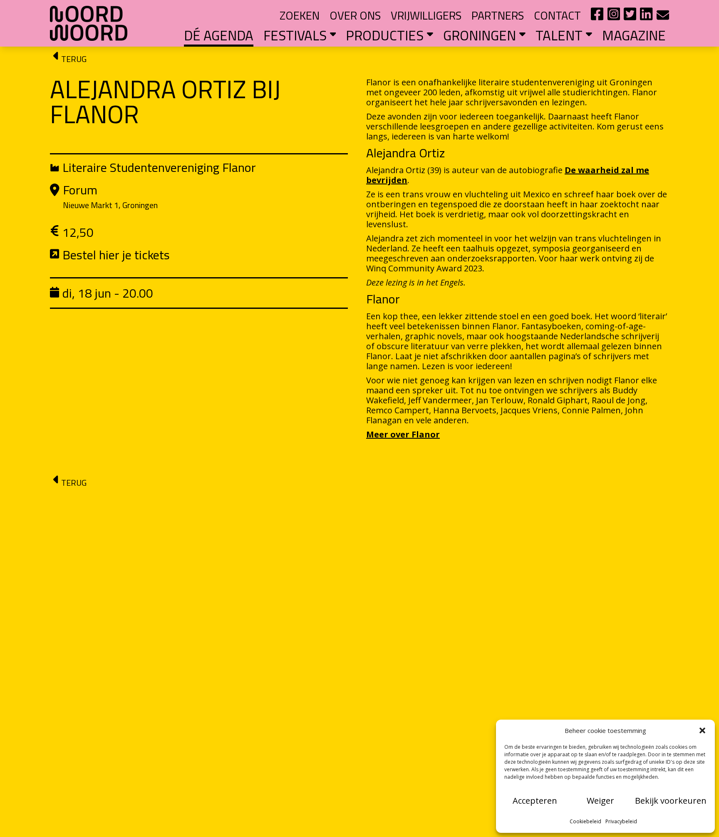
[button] (702, 730)
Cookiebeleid (585, 821)
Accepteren (535, 800)
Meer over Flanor (403, 434)
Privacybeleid (621, 821)
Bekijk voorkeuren (671, 800)
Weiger (600, 800)
